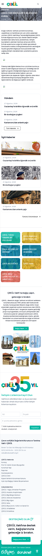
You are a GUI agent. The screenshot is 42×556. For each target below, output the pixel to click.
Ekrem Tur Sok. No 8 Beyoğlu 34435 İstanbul (17, 447)
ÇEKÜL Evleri (5, 476)
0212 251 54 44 (20, 450)
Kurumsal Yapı (6, 468)
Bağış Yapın (19, 328)
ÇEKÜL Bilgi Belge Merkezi (10, 495)
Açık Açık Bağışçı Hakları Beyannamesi (15, 481)
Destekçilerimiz (7, 473)
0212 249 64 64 (7, 450)
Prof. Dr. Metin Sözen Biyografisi (12, 465)
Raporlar (4, 470)
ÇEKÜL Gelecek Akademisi (11, 498)
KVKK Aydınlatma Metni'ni (12, 426)
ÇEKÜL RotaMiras (7, 511)
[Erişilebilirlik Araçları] (37, 551)
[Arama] (38, 4)
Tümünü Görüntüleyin (30, 217)
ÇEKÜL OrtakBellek (8, 508)
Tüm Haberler (11, 128)
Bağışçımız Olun (19, 539)
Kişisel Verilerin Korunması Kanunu (13, 478)
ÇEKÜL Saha (5, 503)
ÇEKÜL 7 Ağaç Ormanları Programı (13, 490)
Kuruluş (4, 462)
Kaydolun (35, 427)
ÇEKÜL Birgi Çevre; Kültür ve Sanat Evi (15, 506)
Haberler (5, 10)
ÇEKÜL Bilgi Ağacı (7, 500)
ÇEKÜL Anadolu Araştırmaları (11, 492)
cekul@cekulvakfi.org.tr (9, 453)
